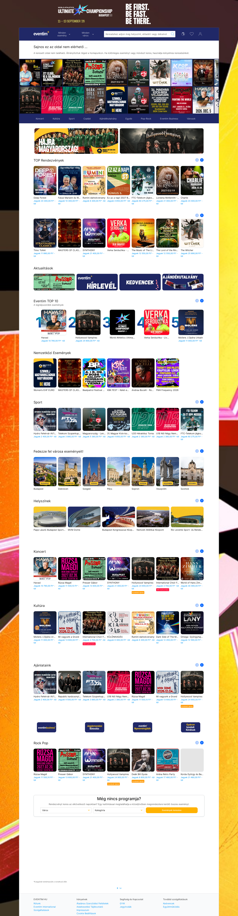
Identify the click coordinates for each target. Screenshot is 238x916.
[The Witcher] (138, 72)
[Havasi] (181, 100)
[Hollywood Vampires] (30, 100)
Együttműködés (171, 906)
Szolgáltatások (41, 910)
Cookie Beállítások (86, 913)
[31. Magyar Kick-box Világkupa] (138, 100)
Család (87, 118)
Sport (72, 118)
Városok (191, 118)
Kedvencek (168, 903)
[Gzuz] (203, 72)
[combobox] (137, 34)
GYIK (122, 903)
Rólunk (37, 903)
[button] (87, 86)
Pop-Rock (146, 118)
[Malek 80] (30, 72)
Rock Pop (41, 743)
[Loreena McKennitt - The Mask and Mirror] (95, 72)
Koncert (40, 118)
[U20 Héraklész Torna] (73, 100)
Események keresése (171, 810)
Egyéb (128, 118)
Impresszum (83, 910)
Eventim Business (169, 118)
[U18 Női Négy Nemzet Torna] (52, 100)
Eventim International (45, 906)
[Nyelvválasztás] (183, 33)
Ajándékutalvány (108, 118)
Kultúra (56, 118)
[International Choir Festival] (73, 72)
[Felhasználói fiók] (200, 33)
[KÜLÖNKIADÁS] (203, 100)
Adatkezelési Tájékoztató (90, 906)
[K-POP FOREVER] (160, 72)
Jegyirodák (126, 906)
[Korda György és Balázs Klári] (181, 72)
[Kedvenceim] (192, 34)
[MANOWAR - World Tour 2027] (160, 100)
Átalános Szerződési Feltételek (93, 903)
